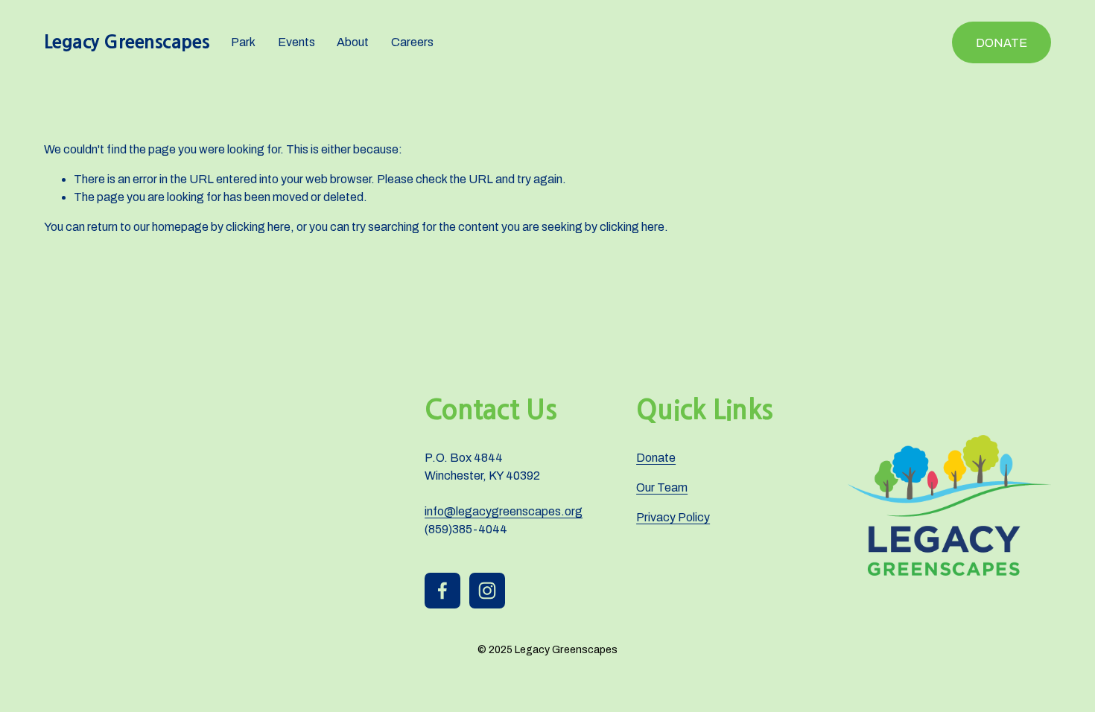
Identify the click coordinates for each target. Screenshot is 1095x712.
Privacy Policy (673, 517)
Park (243, 42)
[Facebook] (442, 590)
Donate (1001, 42)
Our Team (662, 487)
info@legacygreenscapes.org (504, 511)
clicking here (258, 226)
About (353, 42)
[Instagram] (487, 590)
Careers (412, 42)
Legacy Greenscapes (126, 42)
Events (296, 42)
